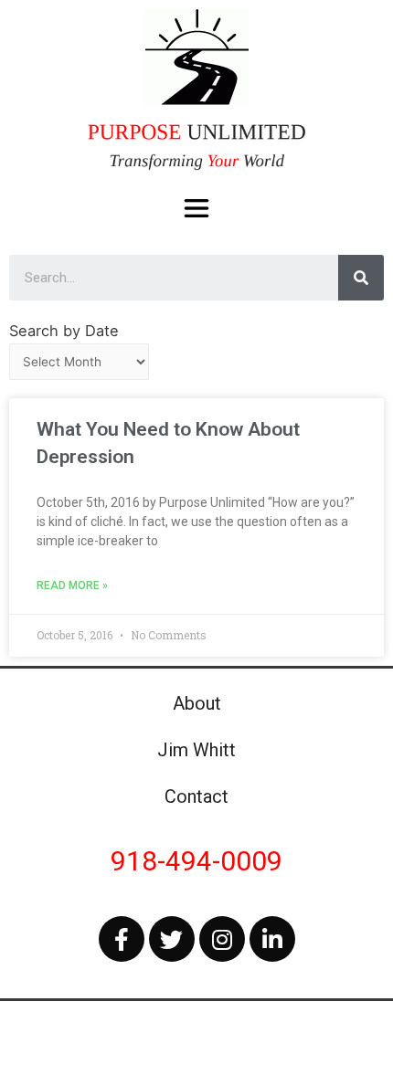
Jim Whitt (196, 750)
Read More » (72, 585)
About (197, 703)
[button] (197, 208)
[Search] (361, 277)
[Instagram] (222, 939)
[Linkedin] (272, 939)
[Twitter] (172, 939)
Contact (196, 796)
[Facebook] (121, 939)
